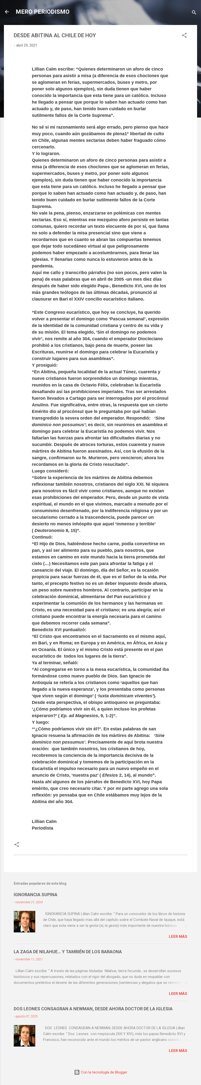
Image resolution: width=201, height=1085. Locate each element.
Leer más (178, 936)
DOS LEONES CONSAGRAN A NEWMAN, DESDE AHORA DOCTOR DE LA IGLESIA (93, 1008)
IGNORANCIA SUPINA (35, 894)
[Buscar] (194, 13)
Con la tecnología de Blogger (103, 1072)
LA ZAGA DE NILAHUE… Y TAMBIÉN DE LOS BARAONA (68, 951)
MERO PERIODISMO (42, 11)
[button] (184, 36)
